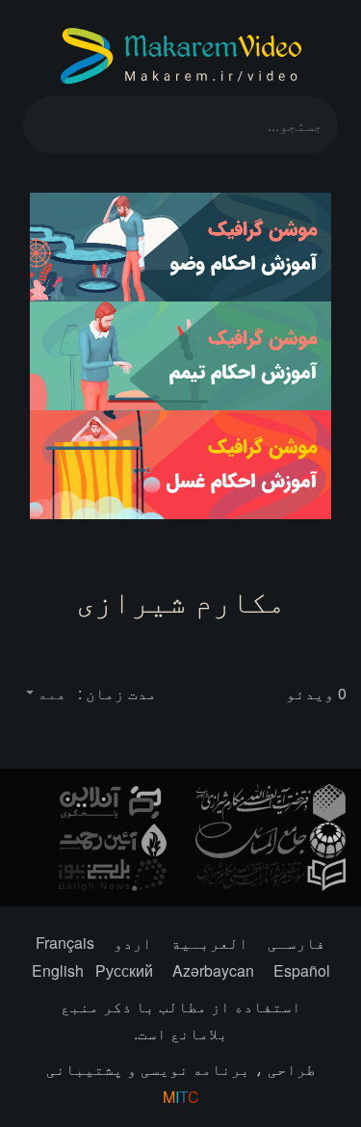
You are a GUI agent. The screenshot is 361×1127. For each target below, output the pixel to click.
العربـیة (209, 942)
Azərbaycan (213, 970)
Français (65, 942)
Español (301, 970)
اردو (133, 942)
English (58, 970)
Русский (124, 970)
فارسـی (296, 942)
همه (50, 693)
